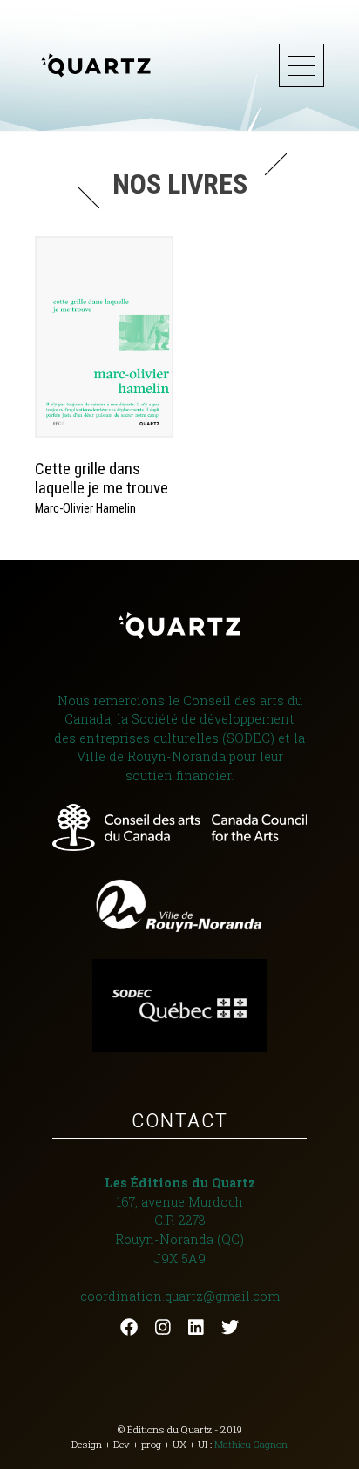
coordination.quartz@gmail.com (180, 1296)
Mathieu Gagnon (251, 1444)
